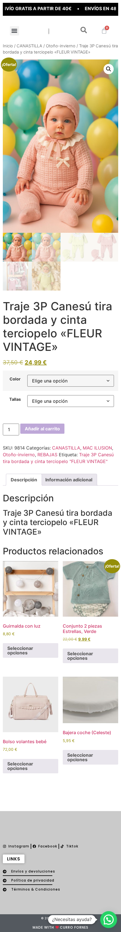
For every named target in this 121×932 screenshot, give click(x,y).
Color (15, 379)
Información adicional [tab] (68, 479)
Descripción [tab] (24, 479)
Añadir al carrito (42, 428)
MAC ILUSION (97, 448)
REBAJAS (47, 454)
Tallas (15, 399)
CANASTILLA (29, 45)
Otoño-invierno (60, 45)
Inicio (8, 45)
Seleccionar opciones (20, 650)
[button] (14, 31)
